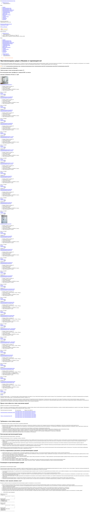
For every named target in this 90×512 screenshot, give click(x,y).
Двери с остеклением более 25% (6, 415)
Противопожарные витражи (7, 10)
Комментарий (2, 498)
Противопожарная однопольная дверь (7, 289)
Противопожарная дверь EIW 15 (6, 84)
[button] (45, 5)
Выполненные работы (6, 14)
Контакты (4, 19)
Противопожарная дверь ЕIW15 (30, 417)
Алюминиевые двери (6, 12)
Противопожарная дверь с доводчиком (7, 342)
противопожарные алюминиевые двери (13, 66)
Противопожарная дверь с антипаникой (7, 329)
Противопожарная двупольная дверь (6, 303)
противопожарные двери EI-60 (39, 66)
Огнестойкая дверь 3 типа (19, 413)
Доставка (4, 15)
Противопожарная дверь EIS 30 (6, 263)
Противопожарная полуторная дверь (6, 316)
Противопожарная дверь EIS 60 (6, 276)
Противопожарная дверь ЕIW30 (30, 415)
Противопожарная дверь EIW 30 (6, 97)
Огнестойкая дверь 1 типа (19, 411)
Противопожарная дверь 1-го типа (6, 137)
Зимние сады (4, 13)
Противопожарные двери (7, 41)
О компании (4, 18)
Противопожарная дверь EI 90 (5, 237)
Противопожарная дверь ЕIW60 (30, 414)
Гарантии (4, 17)
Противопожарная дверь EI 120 (6, 250)
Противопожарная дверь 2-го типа (6, 150)
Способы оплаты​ (5, 16)
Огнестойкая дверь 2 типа (19, 412)
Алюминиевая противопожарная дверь (7, 382)
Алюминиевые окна (6, 11)
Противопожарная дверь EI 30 (5, 190)
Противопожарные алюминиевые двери (8, 412)
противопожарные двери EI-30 (63, 66)
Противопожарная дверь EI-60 (30, 411)
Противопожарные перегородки (8, 42)
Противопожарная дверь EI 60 (5, 223)
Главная (3, 7)
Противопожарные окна (6, 8)
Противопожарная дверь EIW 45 (6, 111)
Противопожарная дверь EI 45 (5, 203)
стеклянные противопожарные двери (27, 66)
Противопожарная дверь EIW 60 (6, 124)
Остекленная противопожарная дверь (7, 369)
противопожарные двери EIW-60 (52, 66)
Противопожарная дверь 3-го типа (6, 163)
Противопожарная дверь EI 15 (5, 177)
